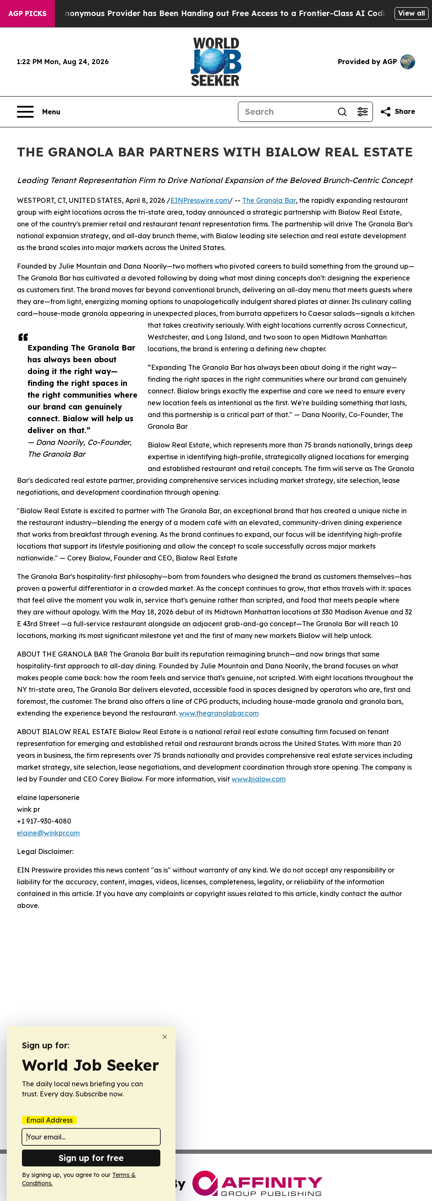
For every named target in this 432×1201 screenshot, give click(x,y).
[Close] (165, 1037)
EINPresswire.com (199, 200)
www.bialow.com (259, 779)
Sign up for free (91, 1158)
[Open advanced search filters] (362, 111)
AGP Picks (27, 13)
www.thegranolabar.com (219, 713)
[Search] (342, 111)
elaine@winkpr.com (48, 833)
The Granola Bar (269, 200)
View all (411, 13)
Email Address (49, 1120)
